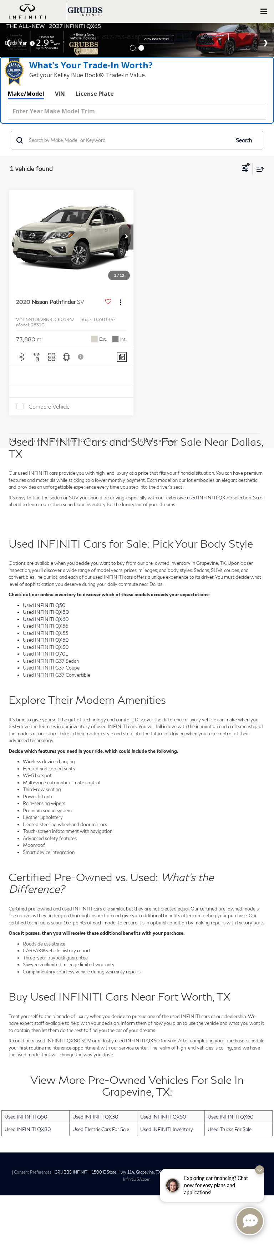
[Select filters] (245, 169)
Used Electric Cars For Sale (100, 1129)
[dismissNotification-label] (259, 1169)
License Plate (95, 94)
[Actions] (120, 302)
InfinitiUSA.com (137, 1179)
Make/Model (26, 94)
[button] (126, 237)
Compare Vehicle (49, 406)
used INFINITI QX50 (209, 497)
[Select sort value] (258, 169)
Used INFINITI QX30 (95, 1117)
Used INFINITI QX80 (28, 1129)
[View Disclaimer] (81, 356)
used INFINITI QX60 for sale (145, 1040)
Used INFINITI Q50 (26, 1117)
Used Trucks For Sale (230, 1129)
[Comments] (122, 357)
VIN (60, 94)
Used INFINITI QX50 (163, 1117)
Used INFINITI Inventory (166, 1129)
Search (244, 140)
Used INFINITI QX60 (230, 1117)
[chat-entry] (249, 1221)
